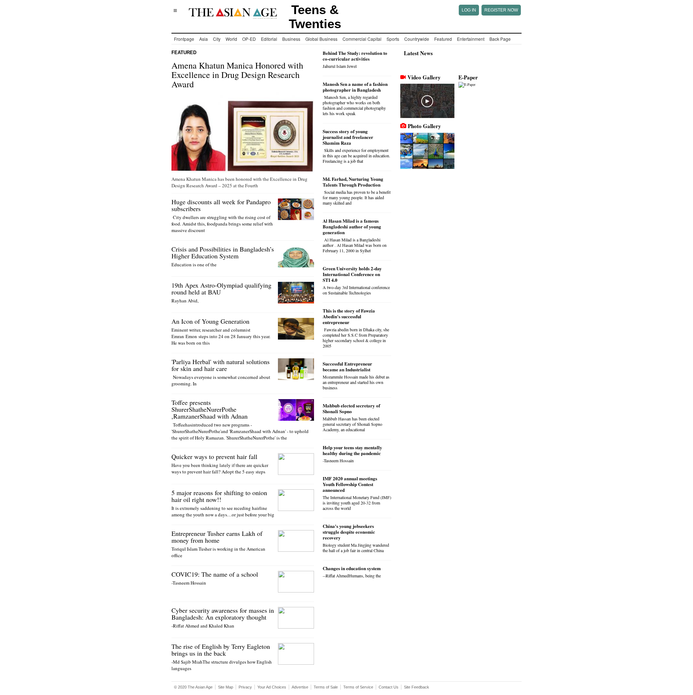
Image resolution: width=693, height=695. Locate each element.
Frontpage (184, 39)
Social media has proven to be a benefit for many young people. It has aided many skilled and (357, 197)
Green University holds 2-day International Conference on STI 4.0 (352, 274)
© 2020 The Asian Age (193, 687)
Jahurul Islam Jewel (340, 66)
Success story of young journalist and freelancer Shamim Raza (348, 137)
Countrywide (416, 39)
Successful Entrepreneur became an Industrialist (347, 366)
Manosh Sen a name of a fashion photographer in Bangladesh (355, 86)
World (231, 39)
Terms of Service (358, 687)
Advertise (300, 687)
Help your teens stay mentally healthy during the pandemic (352, 450)
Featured (443, 39)
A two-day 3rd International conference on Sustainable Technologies (356, 290)
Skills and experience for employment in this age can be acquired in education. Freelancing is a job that (356, 155)
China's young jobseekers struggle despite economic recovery (349, 532)
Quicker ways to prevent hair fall (214, 456)
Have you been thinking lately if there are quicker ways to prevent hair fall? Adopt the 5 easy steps (219, 468)
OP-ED (249, 39)
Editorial (269, 39)
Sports (393, 39)
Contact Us (388, 687)
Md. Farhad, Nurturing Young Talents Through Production (353, 181)
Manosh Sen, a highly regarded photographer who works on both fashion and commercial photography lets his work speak (354, 105)
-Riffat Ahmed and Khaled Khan (202, 625)
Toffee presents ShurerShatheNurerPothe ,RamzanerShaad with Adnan (209, 409)
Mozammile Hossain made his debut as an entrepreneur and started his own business (356, 382)
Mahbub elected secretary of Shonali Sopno (351, 408)
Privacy (245, 687)
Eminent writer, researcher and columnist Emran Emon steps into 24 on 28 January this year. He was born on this (220, 336)
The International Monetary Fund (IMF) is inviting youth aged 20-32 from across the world (357, 502)
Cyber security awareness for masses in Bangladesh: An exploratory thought (222, 613)
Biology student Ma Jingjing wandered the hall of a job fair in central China (356, 547)
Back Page (500, 39)
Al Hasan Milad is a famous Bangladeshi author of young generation (352, 226)
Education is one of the (194, 264)
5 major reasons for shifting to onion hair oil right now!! (219, 496)
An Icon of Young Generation (210, 321)
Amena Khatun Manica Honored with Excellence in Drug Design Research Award (237, 75)
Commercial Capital (362, 39)
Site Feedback (416, 687)
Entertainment (470, 39)
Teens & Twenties (315, 17)
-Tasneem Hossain (188, 583)
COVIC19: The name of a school (214, 574)
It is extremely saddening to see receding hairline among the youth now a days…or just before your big (222, 511)
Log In (469, 10)
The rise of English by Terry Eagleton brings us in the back (220, 649)
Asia (203, 39)
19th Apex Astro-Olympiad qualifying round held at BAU (221, 288)
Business (291, 39)
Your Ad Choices (271, 687)
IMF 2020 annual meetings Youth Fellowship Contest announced (350, 484)
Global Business (321, 39)
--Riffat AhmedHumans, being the (352, 575)
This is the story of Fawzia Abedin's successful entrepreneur (349, 316)
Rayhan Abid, (185, 300)
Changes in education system (352, 568)
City (217, 39)
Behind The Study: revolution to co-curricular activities (355, 55)
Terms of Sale (326, 687)
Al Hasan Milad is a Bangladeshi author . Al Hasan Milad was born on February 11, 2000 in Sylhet (355, 245)
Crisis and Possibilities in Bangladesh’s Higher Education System (222, 252)
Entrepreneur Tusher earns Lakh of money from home (216, 537)
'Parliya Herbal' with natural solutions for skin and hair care (220, 365)
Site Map (225, 687)
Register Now (501, 10)
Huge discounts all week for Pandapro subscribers (221, 205)
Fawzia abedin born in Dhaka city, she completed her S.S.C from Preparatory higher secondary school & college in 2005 (356, 338)
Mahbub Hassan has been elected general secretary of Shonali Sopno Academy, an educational (352, 424)
